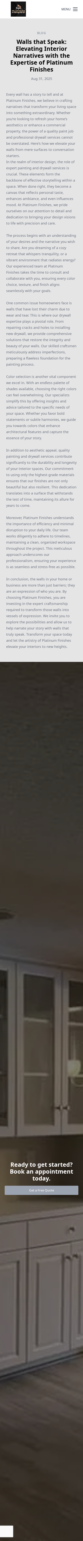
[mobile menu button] (75, 9)
